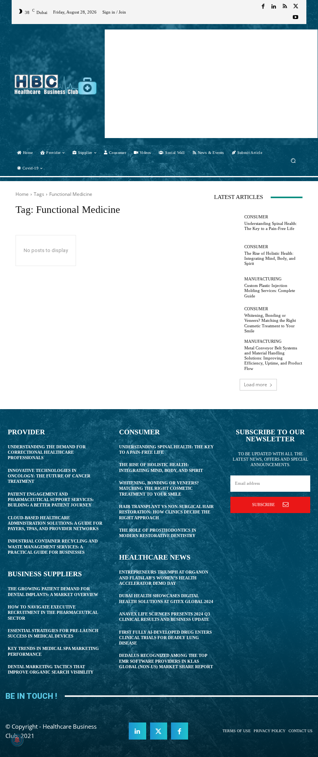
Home (22, 194)
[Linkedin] (273, 6)
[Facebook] (263, 6)
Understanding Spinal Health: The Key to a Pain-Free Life (270, 226)
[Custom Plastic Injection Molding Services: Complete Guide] (227, 288)
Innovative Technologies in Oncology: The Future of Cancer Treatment (49, 476)
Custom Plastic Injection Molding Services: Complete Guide (269, 290)
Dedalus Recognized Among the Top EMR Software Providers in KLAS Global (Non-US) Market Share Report (166, 661)
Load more (255, 384)
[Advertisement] (211, 83)
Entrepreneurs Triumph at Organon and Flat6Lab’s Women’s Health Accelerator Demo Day (163, 578)
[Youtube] (295, 17)
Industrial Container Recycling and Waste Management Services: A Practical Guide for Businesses (53, 547)
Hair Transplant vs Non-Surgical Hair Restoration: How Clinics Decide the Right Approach (166, 512)
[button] (293, 160)
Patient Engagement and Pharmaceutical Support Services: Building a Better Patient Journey (51, 500)
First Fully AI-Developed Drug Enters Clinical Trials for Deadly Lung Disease (165, 638)
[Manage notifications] (17, 740)
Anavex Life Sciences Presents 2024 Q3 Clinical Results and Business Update (164, 617)
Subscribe (263, 504)
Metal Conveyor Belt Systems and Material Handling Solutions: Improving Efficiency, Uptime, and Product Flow (273, 358)
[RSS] (284, 6)
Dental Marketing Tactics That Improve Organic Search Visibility (50, 669)
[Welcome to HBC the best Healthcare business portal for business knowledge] (56, 85)
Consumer (256, 217)
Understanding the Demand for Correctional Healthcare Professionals (47, 452)
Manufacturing (263, 279)
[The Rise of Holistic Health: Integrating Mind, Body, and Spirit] (227, 255)
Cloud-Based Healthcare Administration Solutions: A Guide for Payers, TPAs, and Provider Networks (55, 523)
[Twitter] (295, 6)
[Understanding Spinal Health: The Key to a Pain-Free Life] (227, 223)
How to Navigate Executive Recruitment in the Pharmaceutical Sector (53, 612)
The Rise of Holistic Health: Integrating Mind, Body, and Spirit (270, 258)
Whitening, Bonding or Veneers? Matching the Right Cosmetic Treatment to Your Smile (159, 488)
